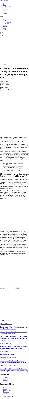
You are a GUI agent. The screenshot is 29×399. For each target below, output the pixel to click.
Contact (5, 13)
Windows (5, 10)
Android (5, 9)
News (7, 8)
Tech (4, 5)
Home (4, 3)
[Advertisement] (14, 50)
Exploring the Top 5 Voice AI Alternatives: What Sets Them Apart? (14, 328)
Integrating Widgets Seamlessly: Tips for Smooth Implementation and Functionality (14, 370)
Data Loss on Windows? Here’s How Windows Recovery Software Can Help (13, 361)
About (4, 12)
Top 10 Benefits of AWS (8, 354)
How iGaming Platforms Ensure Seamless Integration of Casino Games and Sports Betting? (13, 338)
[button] (14, 16)
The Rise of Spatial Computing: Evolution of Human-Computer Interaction (14, 347)
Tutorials (8, 6)
